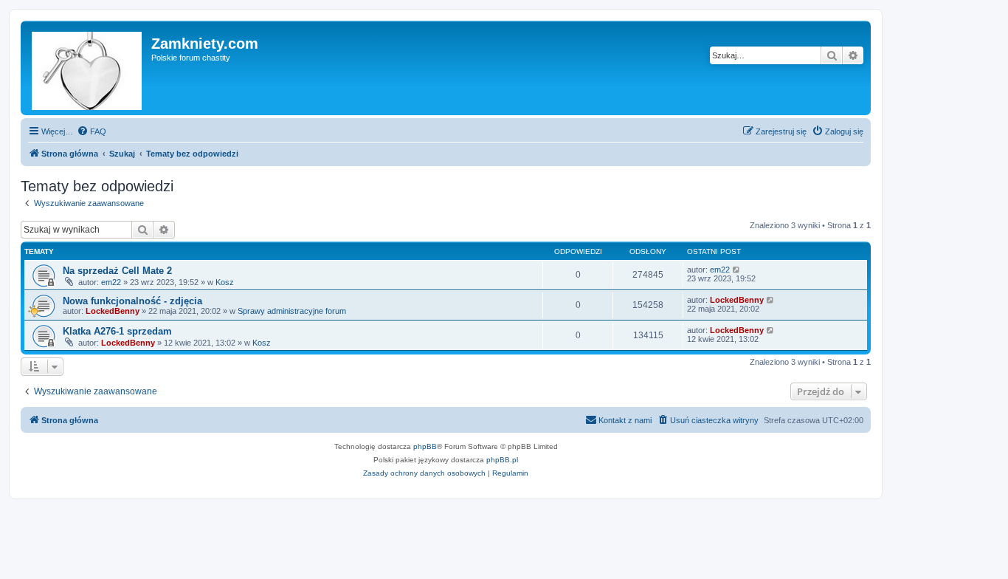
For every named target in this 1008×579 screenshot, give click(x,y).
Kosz (224, 282)
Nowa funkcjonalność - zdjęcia (132, 300)
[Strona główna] (87, 68)
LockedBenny (112, 310)
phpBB (425, 446)
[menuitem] (91, 131)
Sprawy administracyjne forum (292, 310)
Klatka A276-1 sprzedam (117, 331)
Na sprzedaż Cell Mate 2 (117, 270)
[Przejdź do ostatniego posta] (737, 269)
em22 (111, 282)
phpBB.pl (502, 460)
